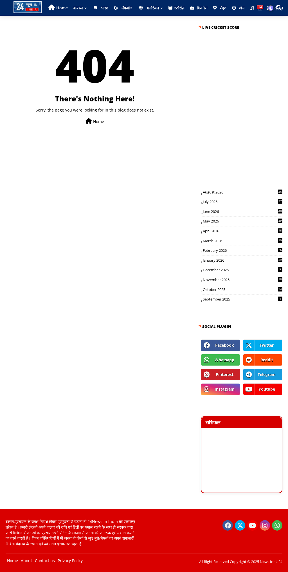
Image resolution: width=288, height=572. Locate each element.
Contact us (45, 560)
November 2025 (242, 279)
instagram (225, 389)
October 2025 (242, 289)
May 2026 (242, 221)
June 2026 (242, 211)
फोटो (178, 23)
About (26, 560)
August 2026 (242, 192)
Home (62, 7)
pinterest (224, 374)
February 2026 (242, 250)
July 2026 (242, 201)
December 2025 (242, 269)
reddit (266, 359)
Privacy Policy (70, 560)
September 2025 (242, 299)
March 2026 (242, 240)
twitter (267, 345)
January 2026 (242, 260)
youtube (266, 389)
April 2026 (242, 230)
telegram (267, 374)
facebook (224, 345)
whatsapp (224, 359)
